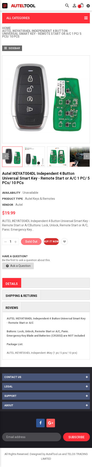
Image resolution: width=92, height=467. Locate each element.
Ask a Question (20, 266)
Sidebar (14, 48)
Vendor (7, 204)
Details (12, 284)
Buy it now (51, 241)
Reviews (12, 308)
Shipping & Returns (21, 296)
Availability (11, 192)
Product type (12, 198)
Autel (19, 204)
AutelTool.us (53, 454)
